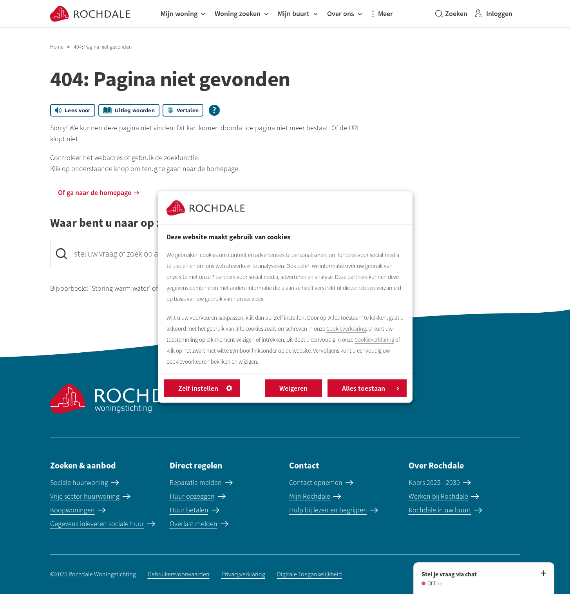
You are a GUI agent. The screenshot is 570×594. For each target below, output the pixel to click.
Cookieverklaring (346, 328)
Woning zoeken (238, 13)
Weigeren (293, 388)
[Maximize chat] (543, 573)
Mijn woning (179, 13)
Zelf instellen (198, 388)
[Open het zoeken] (451, 14)
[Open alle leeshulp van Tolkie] (214, 110)
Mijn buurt (293, 13)
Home (56, 47)
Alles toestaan (363, 388)
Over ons (340, 13)
